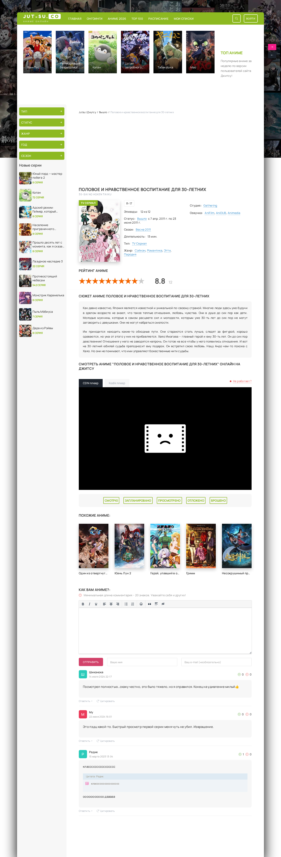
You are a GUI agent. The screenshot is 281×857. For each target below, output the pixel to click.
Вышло (142, 219)
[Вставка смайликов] (141, 604)
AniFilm (209, 213)
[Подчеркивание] (96, 604)
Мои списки (184, 19)
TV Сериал (88, 203)
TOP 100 (137, 19)
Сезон (26, 156)
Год (24, 145)
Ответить (84, 701)
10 (141, 281)
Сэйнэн (140, 250)
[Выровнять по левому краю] (104, 604)
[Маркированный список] (126, 604)
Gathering (210, 205)
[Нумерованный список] (133, 604)
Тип (24, 111)
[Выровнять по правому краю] (118, 604)
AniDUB (221, 213)
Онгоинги (94, 19)
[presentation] (272, 55)
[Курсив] (89, 604)
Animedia (234, 213)
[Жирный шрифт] (83, 604)
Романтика (155, 250)
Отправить (91, 662)
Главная (74, 19)
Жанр (25, 134)
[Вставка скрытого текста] (163, 604)
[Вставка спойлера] (156, 604)
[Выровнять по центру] (111, 604)
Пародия (130, 254)
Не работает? (242, 381)
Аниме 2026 (117, 19)
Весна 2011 (143, 229)
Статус (26, 122)
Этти (167, 250)
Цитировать (107, 701)
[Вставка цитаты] (149, 604)
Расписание (158, 19)
